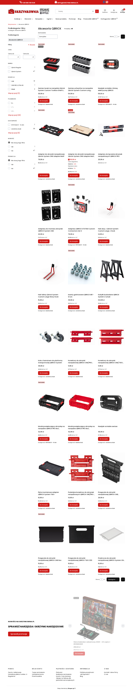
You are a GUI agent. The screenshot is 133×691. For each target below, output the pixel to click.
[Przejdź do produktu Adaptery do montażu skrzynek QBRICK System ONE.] (51, 205)
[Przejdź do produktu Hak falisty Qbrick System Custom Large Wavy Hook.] (51, 271)
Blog (81, 676)
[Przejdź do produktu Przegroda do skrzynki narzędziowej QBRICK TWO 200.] (81, 534)
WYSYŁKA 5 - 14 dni (17, 125)
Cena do (26, 54)
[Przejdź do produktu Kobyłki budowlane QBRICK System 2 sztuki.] (111, 271)
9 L (12, 103)
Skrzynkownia (12, 24)
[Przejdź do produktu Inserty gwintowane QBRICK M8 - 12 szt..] (81, 271)
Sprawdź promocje (19, 634)
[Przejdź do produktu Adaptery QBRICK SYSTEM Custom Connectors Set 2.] (81, 205)
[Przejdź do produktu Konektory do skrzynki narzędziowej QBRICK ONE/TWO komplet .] (111, 337)
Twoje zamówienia (38, 672)
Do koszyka (44, 101)
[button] (97, 11)
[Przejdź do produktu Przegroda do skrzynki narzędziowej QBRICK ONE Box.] (51, 534)
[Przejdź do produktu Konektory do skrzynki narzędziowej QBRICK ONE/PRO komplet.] (81, 337)
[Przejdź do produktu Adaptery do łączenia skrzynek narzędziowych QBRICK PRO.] (111, 130)
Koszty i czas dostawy (63, 676)
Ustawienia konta (38, 674)
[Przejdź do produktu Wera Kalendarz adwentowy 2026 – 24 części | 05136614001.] (96, 618)
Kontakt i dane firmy (111, 672)
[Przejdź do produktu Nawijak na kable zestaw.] (111, 403)
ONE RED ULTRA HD (17, 85)
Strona (112, 36)
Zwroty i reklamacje (14, 672)
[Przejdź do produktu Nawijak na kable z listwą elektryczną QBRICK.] (111, 64)
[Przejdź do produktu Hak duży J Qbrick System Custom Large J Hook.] (111, 205)
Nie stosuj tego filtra (18, 143)
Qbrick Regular (16, 68)
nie (12, 151)
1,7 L (12, 107)
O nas (106, 674)
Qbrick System (16, 72)
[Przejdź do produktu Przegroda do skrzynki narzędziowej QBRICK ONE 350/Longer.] (111, 468)
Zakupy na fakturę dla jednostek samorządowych (65, 679)
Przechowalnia (37, 676)
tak (12, 147)
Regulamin (11, 676)
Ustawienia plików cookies (17, 674)
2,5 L (12, 111)
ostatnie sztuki (16, 129)
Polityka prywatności (87, 672)
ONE (12, 81)
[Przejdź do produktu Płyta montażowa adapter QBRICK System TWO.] (51, 468)
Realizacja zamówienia (63, 674)
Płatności (59, 672)
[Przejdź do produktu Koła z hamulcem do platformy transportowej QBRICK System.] (51, 337)
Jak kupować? (85, 674)
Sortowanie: (42, 33)
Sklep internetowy (65, 688)
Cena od (11, 54)
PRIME (13, 89)
